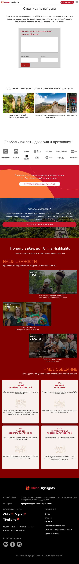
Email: (43, 56)
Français (22, 527)
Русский (14, 530)
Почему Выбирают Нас (55, 526)
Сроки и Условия (52, 533)
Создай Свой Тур (67, 2)
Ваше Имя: (25, 56)
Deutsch (14, 527)
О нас (47, 514)
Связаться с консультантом (39, 224)
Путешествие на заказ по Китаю (39, 184)
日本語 (21, 530)
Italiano (6, 530)
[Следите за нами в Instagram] (19, 546)
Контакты (49, 522)
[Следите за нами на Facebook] (12, 546)
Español (31, 527)
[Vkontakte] (5, 546)
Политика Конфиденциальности (58, 530)
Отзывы (48, 518)
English (6, 527)
